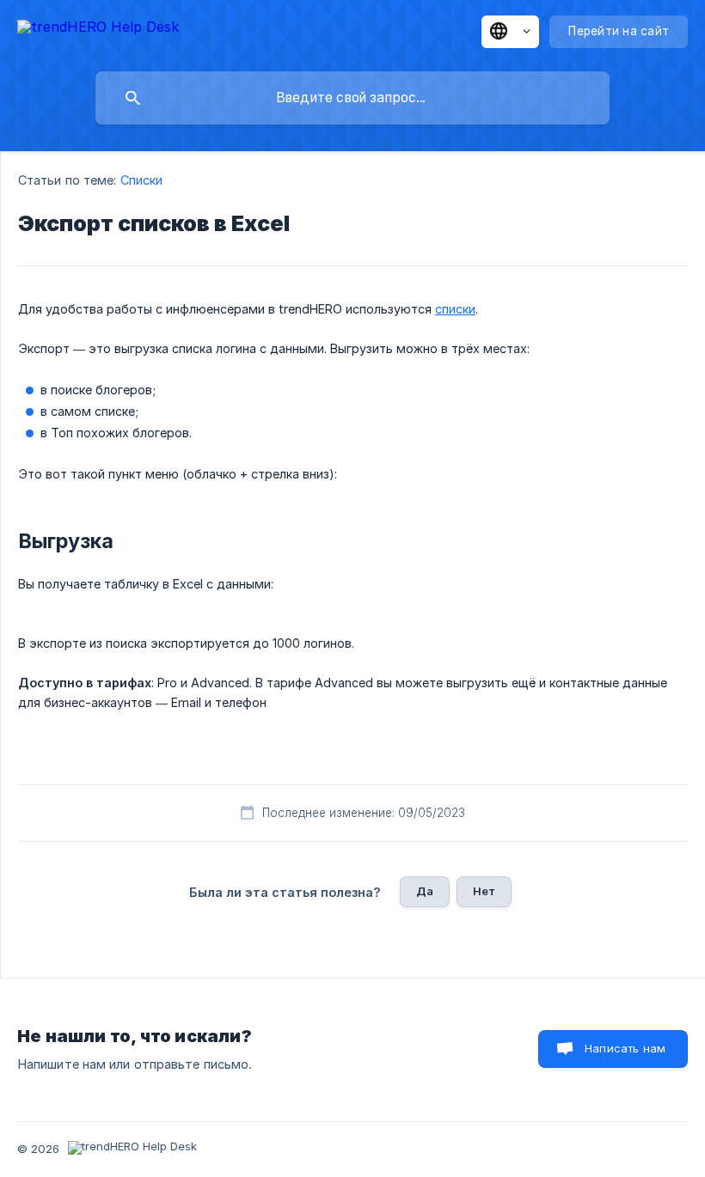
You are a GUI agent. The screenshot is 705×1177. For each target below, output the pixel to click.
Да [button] (424, 891)
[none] (98, 29)
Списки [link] (141, 180)
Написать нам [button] (625, 1048)
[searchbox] (352, 98)
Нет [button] (484, 891)
